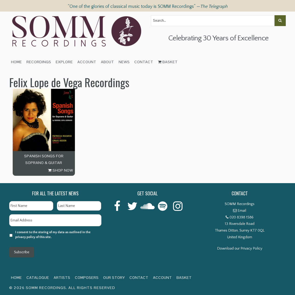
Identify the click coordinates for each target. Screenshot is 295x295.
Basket (170, 62)
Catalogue (38, 277)
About (107, 62)
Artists (62, 277)
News (124, 62)
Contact (143, 62)
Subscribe (21, 252)
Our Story (114, 277)
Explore (64, 62)
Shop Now (62, 170)
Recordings (39, 62)
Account (86, 62)
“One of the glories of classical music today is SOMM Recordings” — (147, 6)
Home (16, 62)
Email (242, 211)
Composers (87, 277)
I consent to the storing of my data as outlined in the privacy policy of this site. (53, 234)
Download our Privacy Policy (239, 248)
